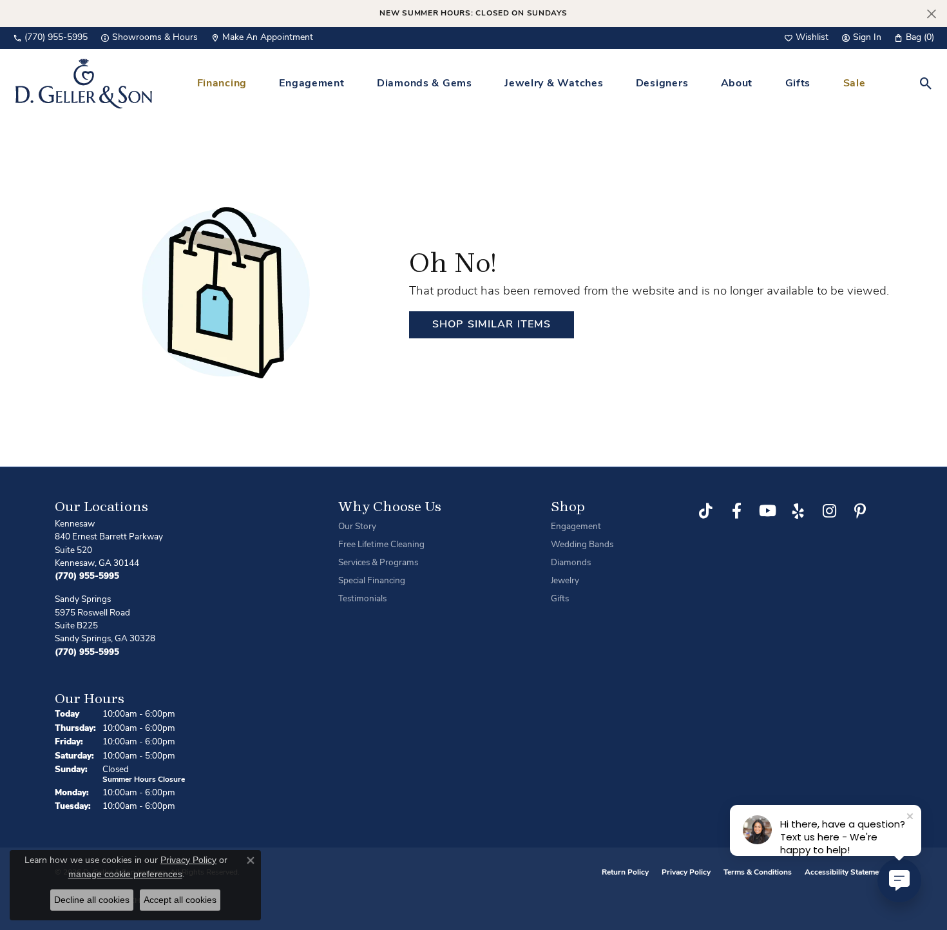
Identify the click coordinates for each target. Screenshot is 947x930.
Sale (854, 84)
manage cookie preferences (125, 874)
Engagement (311, 84)
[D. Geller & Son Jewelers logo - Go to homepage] (83, 83)
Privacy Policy (686, 873)
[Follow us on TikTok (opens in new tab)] (705, 511)
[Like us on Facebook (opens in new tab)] (736, 511)
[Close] (931, 14)
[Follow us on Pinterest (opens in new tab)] (860, 511)
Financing (222, 84)
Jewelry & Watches (553, 84)
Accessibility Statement (845, 873)
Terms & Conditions (757, 873)
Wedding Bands (582, 545)
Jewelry (565, 581)
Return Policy (625, 873)
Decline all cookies (91, 900)
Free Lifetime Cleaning (381, 545)
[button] (806, 38)
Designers (662, 84)
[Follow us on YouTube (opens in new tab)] (767, 511)
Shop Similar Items (491, 325)
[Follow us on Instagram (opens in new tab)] (829, 511)
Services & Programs (378, 563)
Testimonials (362, 599)
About (737, 84)
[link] (50, 38)
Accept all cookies (180, 900)
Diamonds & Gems (424, 84)
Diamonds (571, 563)
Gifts (798, 84)
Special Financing (371, 581)
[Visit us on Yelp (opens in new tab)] (798, 511)
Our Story (357, 527)
